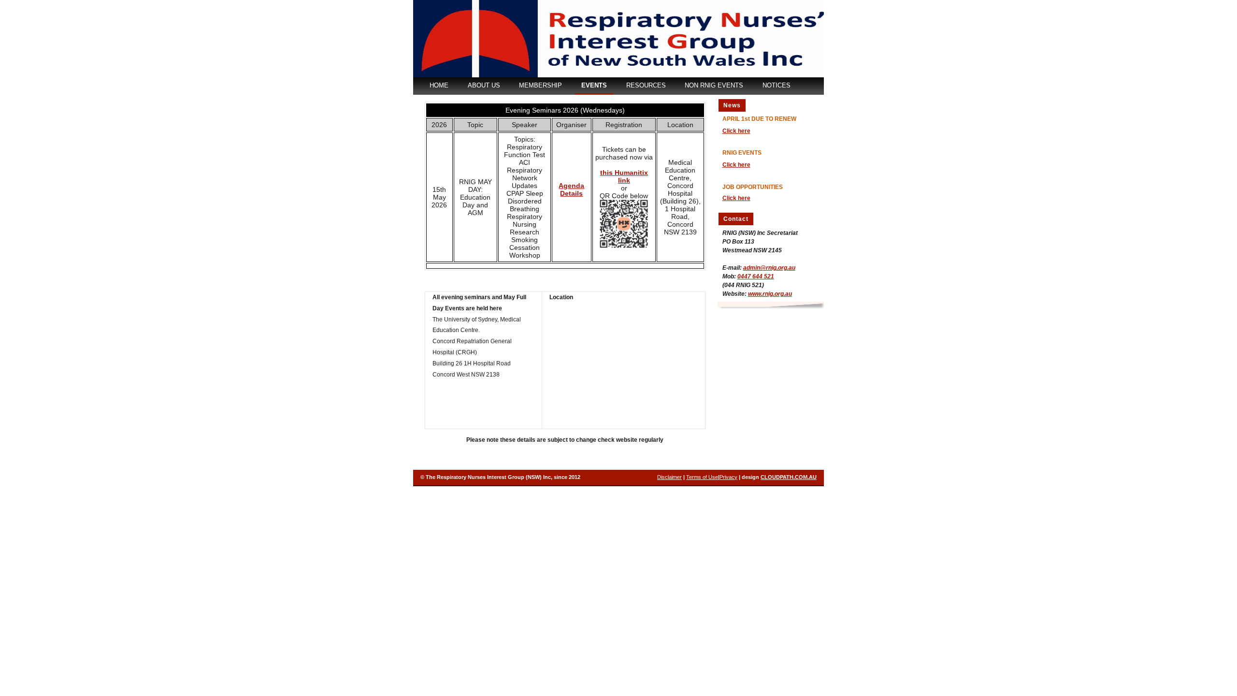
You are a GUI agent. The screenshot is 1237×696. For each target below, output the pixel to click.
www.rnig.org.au (770, 293)
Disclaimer (669, 477)
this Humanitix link (624, 176)
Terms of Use (702, 477)
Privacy (728, 477)
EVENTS (594, 85)
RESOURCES (646, 85)
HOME (439, 85)
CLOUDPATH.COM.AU (789, 477)
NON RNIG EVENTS (714, 85)
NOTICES (776, 85)
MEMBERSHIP (540, 85)
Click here (736, 131)
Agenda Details (571, 189)
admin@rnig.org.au (769, 267)
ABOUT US (484, 85)
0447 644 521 (755, 276)
